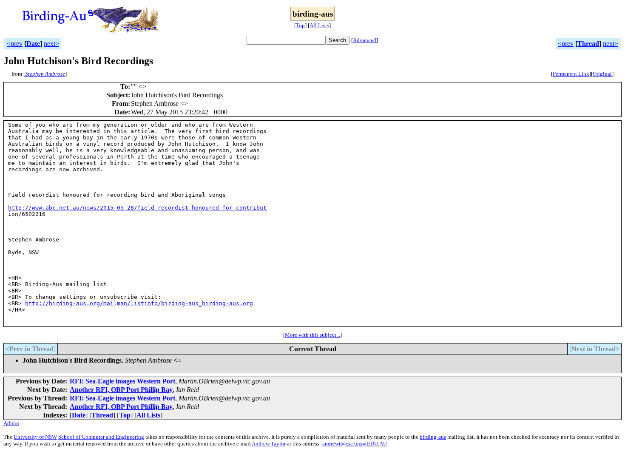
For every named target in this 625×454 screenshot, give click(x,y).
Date (33, 43)
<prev (15, 43)
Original (602, 74)
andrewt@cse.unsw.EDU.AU (354, 443)
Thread (588, 43)
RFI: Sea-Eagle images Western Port (122, 381)
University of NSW (35, 437)
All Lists (319, 25)
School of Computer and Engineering (101, 437)
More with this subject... (312, 335)
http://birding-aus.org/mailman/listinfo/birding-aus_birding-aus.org (139, 303)
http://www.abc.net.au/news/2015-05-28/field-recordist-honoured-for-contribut (137, 207)
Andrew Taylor (269, 443)
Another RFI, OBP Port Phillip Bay (121, 389)
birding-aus (433, 437)
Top (300, 25)
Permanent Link (571, 74)
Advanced (364, 40)
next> (51, 43)
